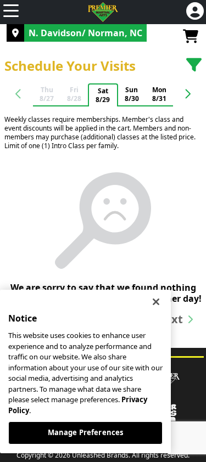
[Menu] (11, 12)
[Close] (156, 302)
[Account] (195, 12)
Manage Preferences (85, 432)
